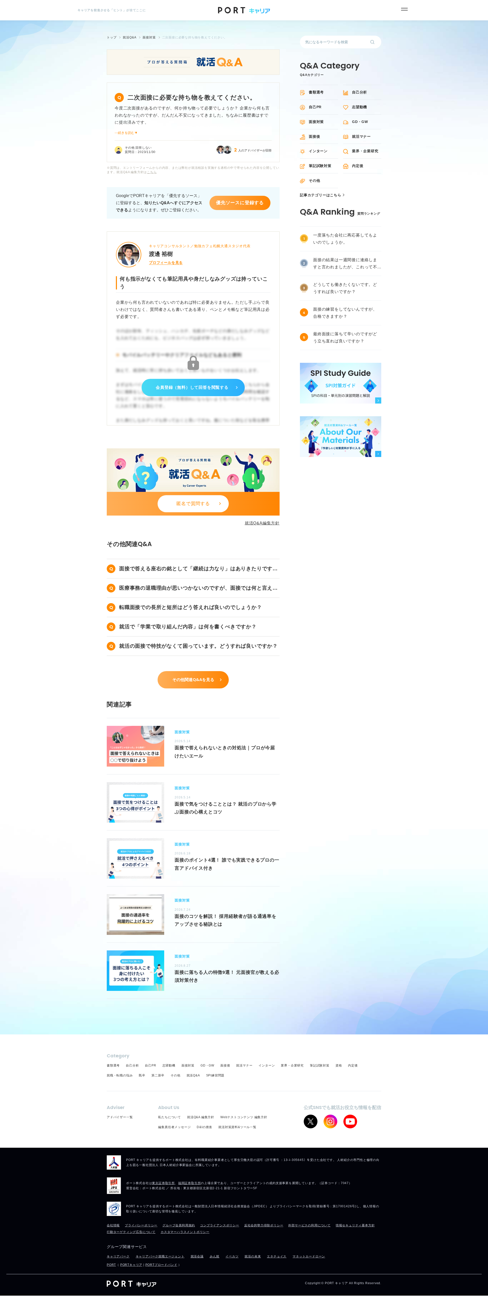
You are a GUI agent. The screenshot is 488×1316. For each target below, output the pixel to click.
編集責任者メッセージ (174, 1127)
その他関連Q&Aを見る (193, 680)
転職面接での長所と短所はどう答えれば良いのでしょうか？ (190, 607)
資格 (339, 1065)
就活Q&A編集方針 (262, 523)
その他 (314, 180)
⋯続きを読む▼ (126, 133)
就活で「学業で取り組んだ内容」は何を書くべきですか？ (188, 626)
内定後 (357, 166)
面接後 (314, 136)
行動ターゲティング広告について (131, 1232)
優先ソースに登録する (240, 202)
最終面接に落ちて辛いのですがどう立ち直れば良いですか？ (345, 337)
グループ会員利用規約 (178, 1225)
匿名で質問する (193, 503)
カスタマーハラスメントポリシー (185, 1232)
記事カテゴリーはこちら (320, 195)
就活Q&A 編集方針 (200, 1117)
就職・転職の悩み (120, 1075)
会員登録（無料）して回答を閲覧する (192, 387)
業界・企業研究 (365, 151)
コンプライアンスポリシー (219, 1225)
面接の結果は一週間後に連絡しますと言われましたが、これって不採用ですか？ (345, 264)
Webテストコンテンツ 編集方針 (243, 1117)
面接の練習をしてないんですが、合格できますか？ (345, 312)
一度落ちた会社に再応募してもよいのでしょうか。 (345, 238)
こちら (152, 172)
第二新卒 (157, 1075)
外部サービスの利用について (309, 1225)
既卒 (142, 1075)
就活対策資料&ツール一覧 (237, 1127)
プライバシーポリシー (141, 1225)
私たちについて (169, 1117)
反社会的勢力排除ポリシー (263, 1225)
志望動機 (359, 107)
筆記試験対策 (320, 166)
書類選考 (316, 92)
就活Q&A (193, 1075)
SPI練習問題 (215, 1075)
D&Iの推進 (204, 1127)
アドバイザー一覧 (120, 1117)
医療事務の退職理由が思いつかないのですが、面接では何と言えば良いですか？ (198, 588)
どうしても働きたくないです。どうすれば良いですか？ (345, 288)
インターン (318, 151)
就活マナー (361, 136)
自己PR (315, 107)
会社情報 (113, 1225)
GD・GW (360, 122)
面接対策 (316, 122)
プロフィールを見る (166, 262)
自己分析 (359, 92)
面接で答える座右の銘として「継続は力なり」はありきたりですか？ (195, 569)
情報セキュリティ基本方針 (355, 1225)
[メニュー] (404, 9)
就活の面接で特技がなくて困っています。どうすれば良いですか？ (198, 646)
